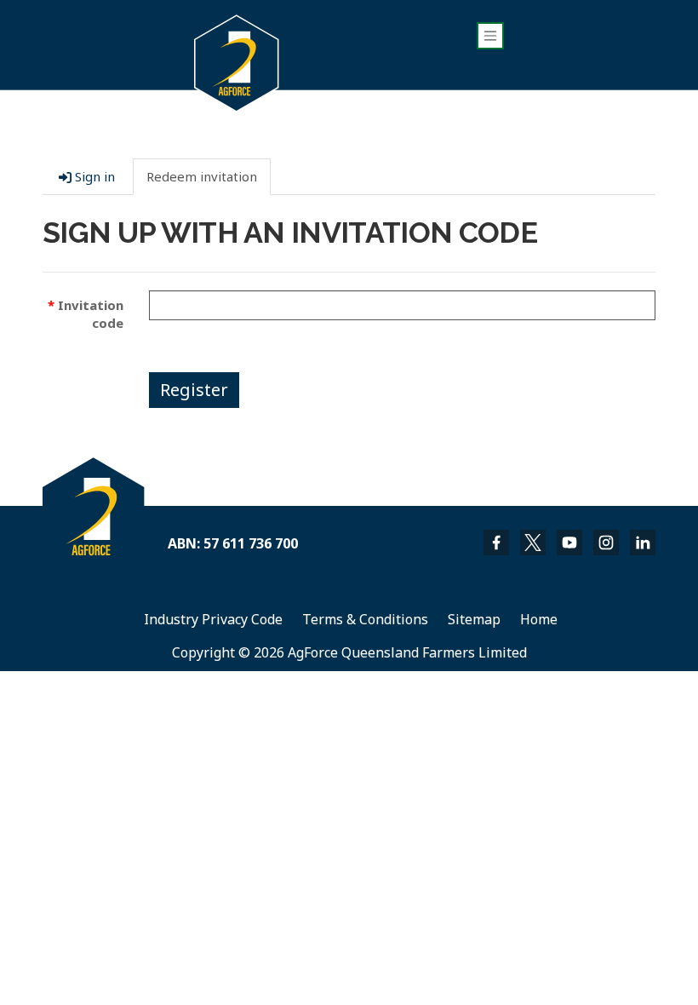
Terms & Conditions (365, 619)
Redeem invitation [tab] (201, 176)
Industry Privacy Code (213, 619)
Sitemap (474, 619)
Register (194, 389)
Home (539, 619)
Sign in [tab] (93, 176)
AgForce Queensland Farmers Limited (407, 652)
